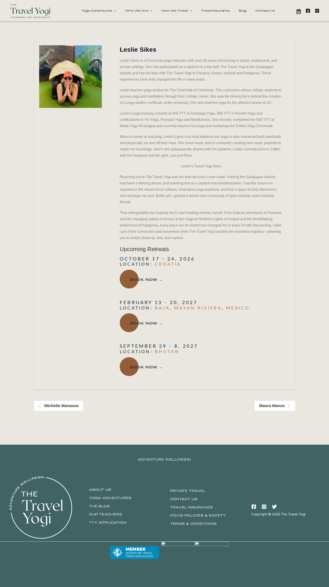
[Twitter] (274, 506)
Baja (162, 308)
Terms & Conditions (193, 524)
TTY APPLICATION (108, 523)
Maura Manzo (272, 405)
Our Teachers (105, 514)
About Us (100, 490)
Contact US (183, 499)
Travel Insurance (215, 10)
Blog (242, 10)
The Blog (99, 506)
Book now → (146, 280)
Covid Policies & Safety (198, 515)
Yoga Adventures (96, 10)
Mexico (238, 308)
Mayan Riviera (198, 308)
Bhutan (167, 352)
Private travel (187, 491)
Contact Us (265, 10)
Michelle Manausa (61, 405)
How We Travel (175, 10)
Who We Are (136, 10)
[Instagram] (317, 11)
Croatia (168, 264)
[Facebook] (308, 11)
